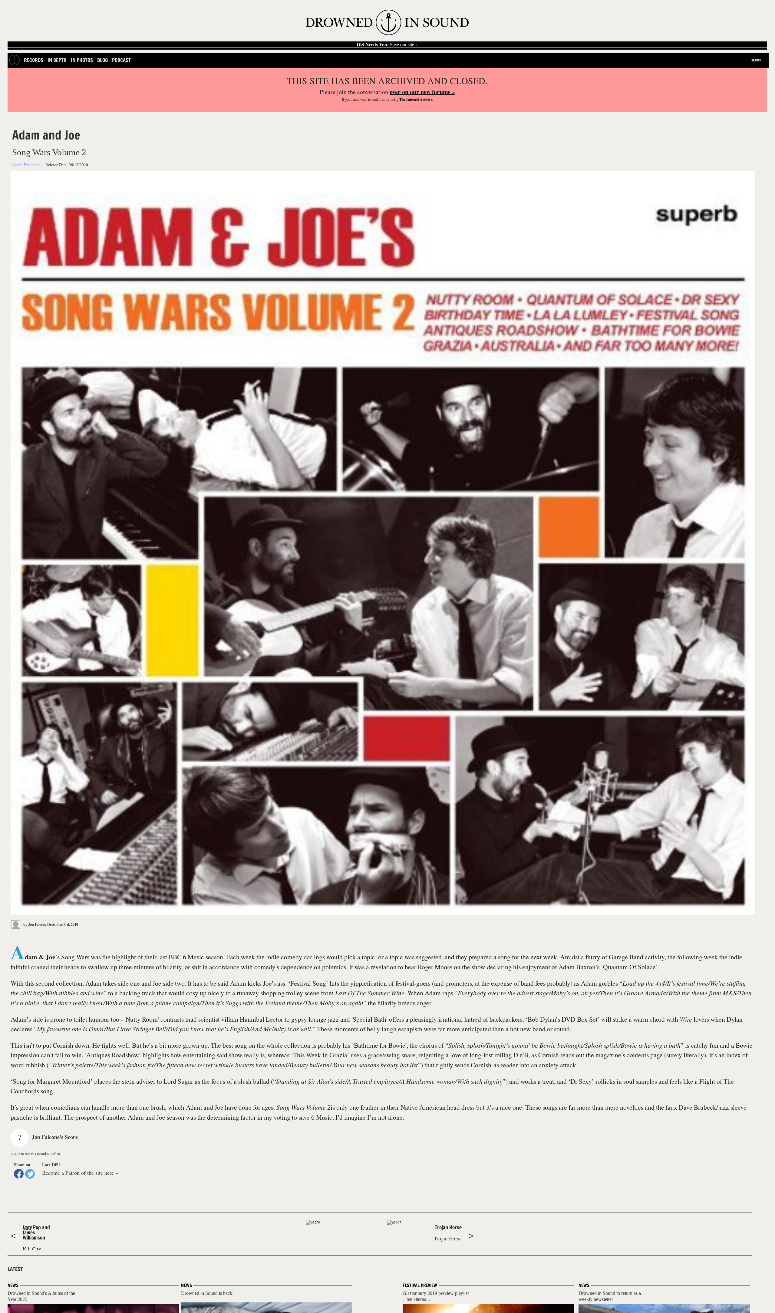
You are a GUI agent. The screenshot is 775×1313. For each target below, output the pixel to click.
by (34, 924)
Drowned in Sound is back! (207, 1293)
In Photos (82, 60)
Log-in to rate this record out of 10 (35, 1153)
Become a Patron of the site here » (80, 1172)
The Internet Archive (415, 99)
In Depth (57, 60)
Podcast (121, 60)
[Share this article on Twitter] (30, 1174)
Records (33, 60)
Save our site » (387, 44)
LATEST (15, 1269)
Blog (102, 60)
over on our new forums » (422, 91)
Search (756, 60)
